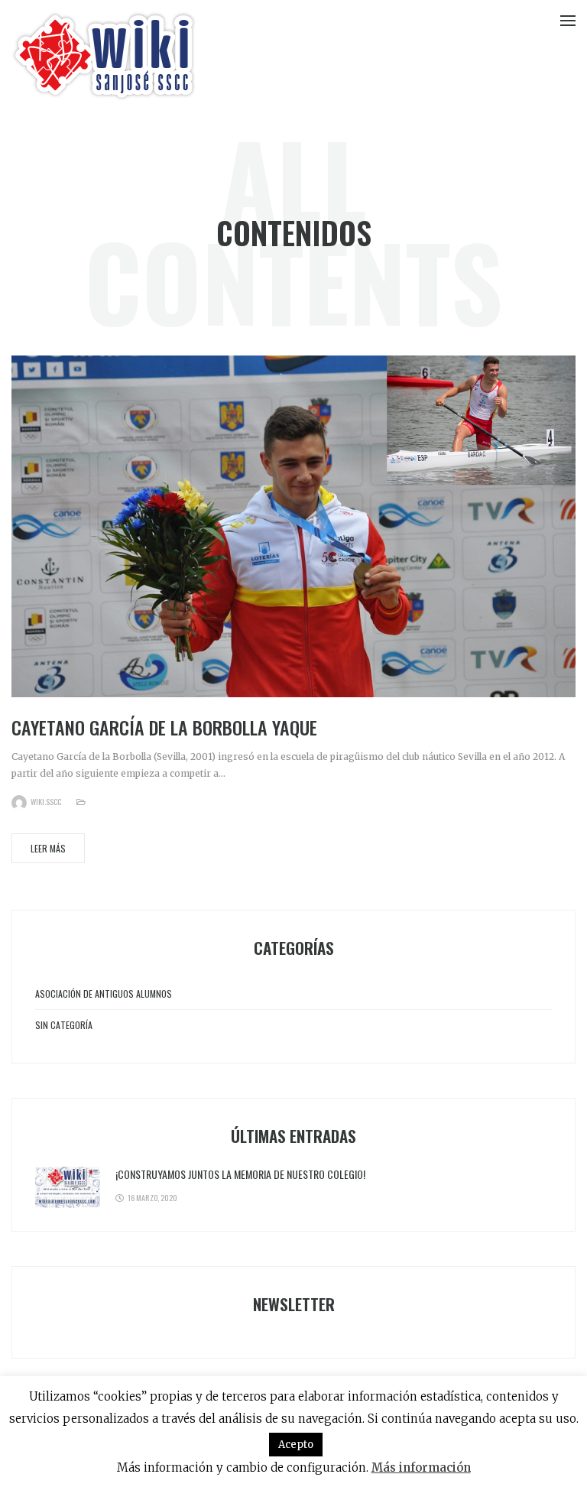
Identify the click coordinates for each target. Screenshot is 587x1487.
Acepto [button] (295, 1444)
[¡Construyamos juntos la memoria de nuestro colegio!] (67, 1186)
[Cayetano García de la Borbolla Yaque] (293, 525)
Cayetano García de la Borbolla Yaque (164, 727)
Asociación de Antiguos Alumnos (103, 993)
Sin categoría (63, 1024)
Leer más (48, 848)
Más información (421, 1467)
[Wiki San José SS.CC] (103, 56)
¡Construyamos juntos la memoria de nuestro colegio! (240, 1174)
